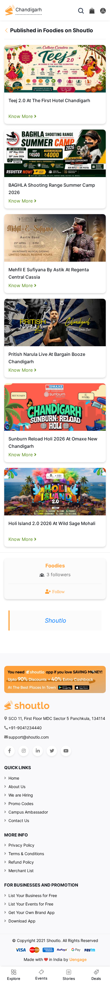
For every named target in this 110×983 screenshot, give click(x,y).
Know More (21, 116)
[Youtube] (66, 751)
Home (13, 778)
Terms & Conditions (26, 853)
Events (41, 978)
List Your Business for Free (32, 895)
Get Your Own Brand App (31, 912)
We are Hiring (20, 795)
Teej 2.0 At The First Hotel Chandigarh (49, 100)
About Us (16, 786)
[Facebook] (9, 751)
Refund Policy (21, 862)
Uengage (78, 959)
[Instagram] (23, 751)
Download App (22, 921)
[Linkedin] (37, 751)
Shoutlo (55, 620)
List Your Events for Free (30, 904)
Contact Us (18, 820)
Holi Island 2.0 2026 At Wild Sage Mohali (51, 523)
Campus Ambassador (28, 812)
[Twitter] (52, 751)
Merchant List (21, 870)
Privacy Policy (21, 845)
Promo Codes (20, 803)
